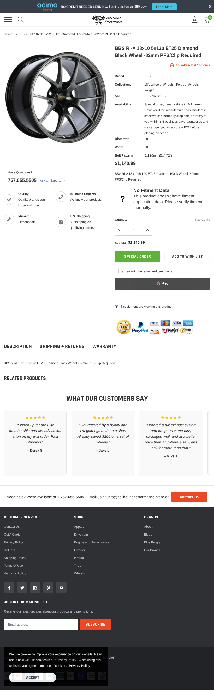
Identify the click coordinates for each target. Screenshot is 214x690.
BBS (147, 76)
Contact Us (189, 497)
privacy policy (79, 666)
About (148, 527)
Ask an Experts (51, 180)
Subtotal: (121, 242)
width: (119, 147)
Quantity (121, 219)
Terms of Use (13, 565)
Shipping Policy (15, 558)
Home (8, 34)
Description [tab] (18, 346)
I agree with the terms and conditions (146, 271)
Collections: (124, 84)
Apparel (79, 527)
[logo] (107, 19)
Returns (9, 550)
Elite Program (153, 542)
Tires (77, 565)
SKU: (119, 96)
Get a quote (12, 534)
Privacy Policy (14, 542)
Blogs (148, 534)
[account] (195, 19)
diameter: (122, 139)
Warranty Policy (15, 573)
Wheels (156, 84)
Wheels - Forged (174, 84)
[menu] (8, 19)
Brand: (120, 76)
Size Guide (202, 219)
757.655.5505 (22, 180)
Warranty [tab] (104, 346)
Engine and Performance (92, 542)
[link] (9, 587)
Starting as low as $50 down (117, 7)
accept (32, 677)
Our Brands (152, 550)
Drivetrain (81, 534)
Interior (79, 558)
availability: (123, 104)
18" (146, 84)
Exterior (79, 550)
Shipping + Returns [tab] (62, 346)
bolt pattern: (124, 155)
